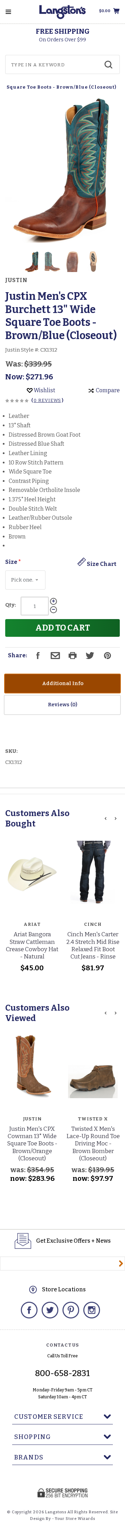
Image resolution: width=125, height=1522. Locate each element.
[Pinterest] (70, 1310)
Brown (17, 536)
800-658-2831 (62, 1373)
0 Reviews (47, 400)
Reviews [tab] (59, 704)
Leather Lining (28, 453)
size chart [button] (101, 564)
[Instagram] (91, 1310)
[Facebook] (29, 1310)
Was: (14, 364)
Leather (19, 416)
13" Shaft (20, 425)
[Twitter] (50, 1310)
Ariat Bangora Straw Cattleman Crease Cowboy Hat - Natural (32, 945)
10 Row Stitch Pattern (36, 462)
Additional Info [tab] (62, 683)
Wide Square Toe (30, 471)
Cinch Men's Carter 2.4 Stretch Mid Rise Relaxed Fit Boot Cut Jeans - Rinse (92, 945)
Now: (15, 376)
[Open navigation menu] (8, 12)
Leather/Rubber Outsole (40, 518)
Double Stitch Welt (33, 508)
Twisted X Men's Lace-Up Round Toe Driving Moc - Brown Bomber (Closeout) (93, 1143)
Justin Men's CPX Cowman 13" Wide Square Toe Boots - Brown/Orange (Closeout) (32, 1143)
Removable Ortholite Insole (44, 490)
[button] (32, 261)
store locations (64, 1289)
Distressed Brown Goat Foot (45, 434)
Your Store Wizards (75, 1518)
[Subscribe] (121, 1263)
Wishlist (44, 390)
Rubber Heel (25, 527)
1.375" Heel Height (32, 499)
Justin (16, 280)
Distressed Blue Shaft (36, 444)
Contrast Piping (29, 481)
